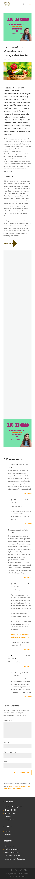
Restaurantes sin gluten (13, 807)
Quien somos (9, 846)
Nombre (7, 742)
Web (5, 762)
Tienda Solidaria (11, 820)
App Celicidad (10, 813)
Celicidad (8, 60)
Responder (28, 494)
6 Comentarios (17, 60)
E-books (8, 835)
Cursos (7, 831)
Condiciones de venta (12, 856)
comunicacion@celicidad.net (15, 859)
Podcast (7, 817)
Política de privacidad (12, 852)
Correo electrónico (11, 752)
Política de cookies (11, 849)
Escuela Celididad (11, 810)
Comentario (8, 720)
